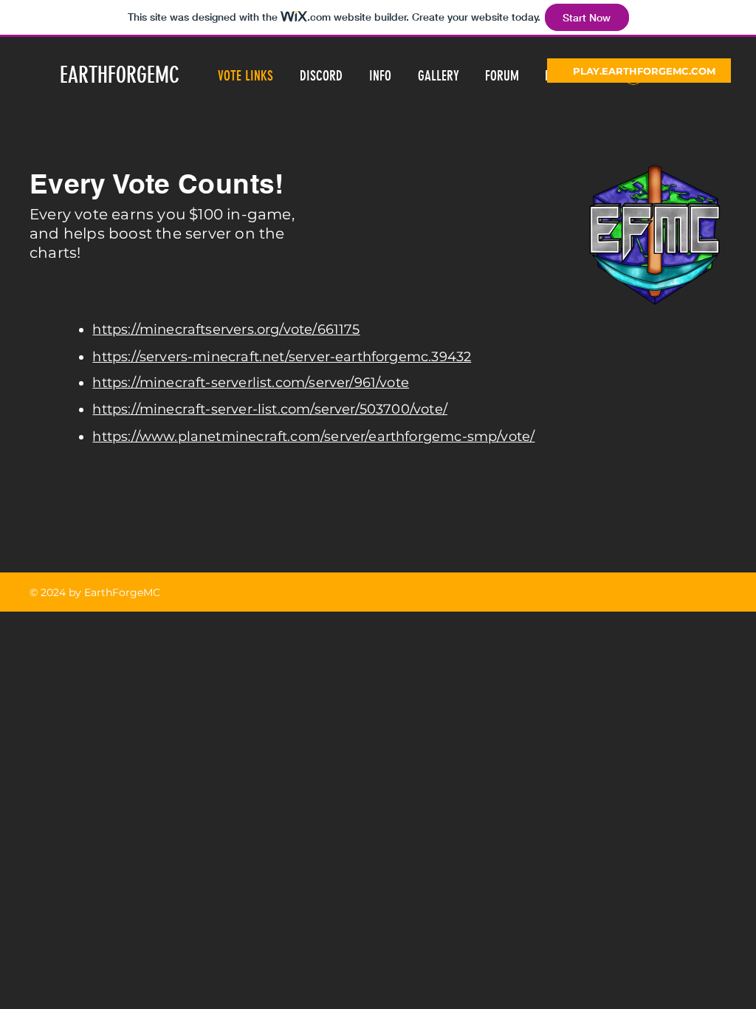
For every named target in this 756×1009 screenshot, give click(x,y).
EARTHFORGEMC (119, 75)
